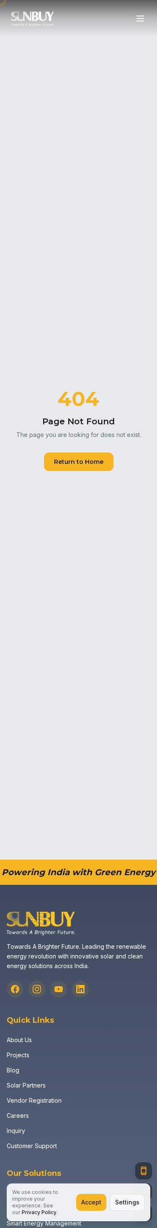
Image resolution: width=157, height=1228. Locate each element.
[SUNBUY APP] (143, 1170)
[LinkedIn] (80, 989)
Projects (18, 1055)
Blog (13, 1070)
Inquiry (16, 1130)
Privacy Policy (39, 1212)
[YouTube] (58, 989)
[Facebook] (15, 989)
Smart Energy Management (44, 1223)
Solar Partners (26, 1085)
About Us (19, 1039)
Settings (127, 1202)
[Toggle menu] (140, 18)
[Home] (32, 18)
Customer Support (32, 1145)
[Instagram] (36, 989)
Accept (91, 1202)
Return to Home (78, 462)
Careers (18, 1115)
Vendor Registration (34, 1100)
